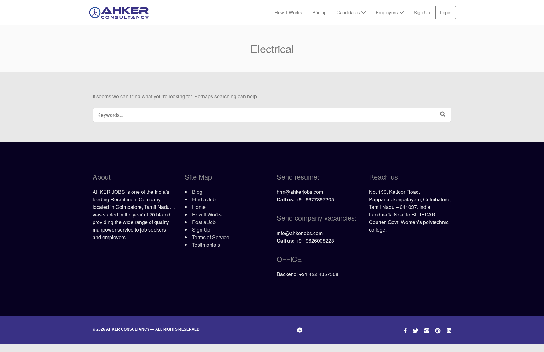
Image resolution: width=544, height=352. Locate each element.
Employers (387, 12)
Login (445, 12)
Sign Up (422, 12)
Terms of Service (210, 237)
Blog (197, 191)
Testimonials (206, 244)
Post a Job (204, 222)
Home (199, 207)
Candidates (348, 12)
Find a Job (204, 199)
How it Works (288, 12)
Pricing (319, 12)
